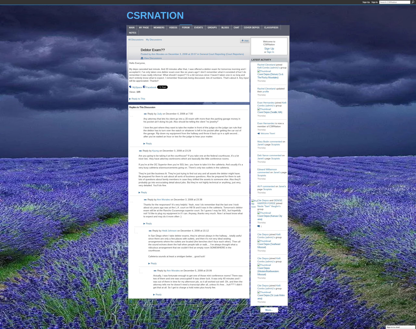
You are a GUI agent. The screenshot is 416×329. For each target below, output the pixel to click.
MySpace (137, 87)
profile (266, 91)
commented (276, 141)
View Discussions (153, 58)
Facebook (151, 87)
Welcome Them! (268, 133)
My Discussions (154, 39)
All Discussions (135, 39)
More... (269, 310)
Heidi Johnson (169, 230)
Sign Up (366, 2)
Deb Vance (263, 155)
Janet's (261, 144)
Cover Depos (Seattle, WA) (269, 112)
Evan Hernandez (266, 102)
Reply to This (137, 98)
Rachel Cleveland (266, 64)
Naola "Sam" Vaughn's (268, 206)
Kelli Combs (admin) (158, 323)
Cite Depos (263, 200)
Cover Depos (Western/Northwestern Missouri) (268, 271)
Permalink (145, 113)
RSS (131, 301)
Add (246, 40)
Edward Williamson (267, 169)
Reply (147, 143)
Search (413, 2)
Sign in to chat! (393, 327)
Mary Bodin (263, 141)
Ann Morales (157, 54)
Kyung (155, 150)
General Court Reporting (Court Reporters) (222, 54)
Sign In (374, 2)
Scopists (275, 144)
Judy (159, 113)
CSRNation (155, 15)
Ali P (259, 186)
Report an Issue (261, 323)
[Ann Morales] (133, 57)
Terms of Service (280, 323)
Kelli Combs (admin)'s (268, 67)
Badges (245, 323)
